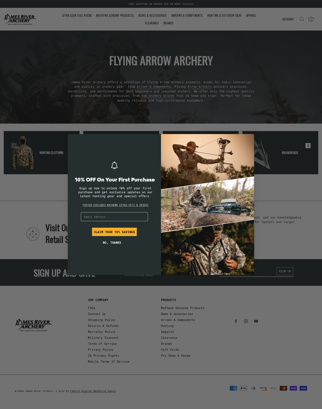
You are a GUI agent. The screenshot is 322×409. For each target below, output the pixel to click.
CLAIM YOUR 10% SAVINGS (114, 232)
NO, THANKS (112, 242)
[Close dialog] (73, 139)
